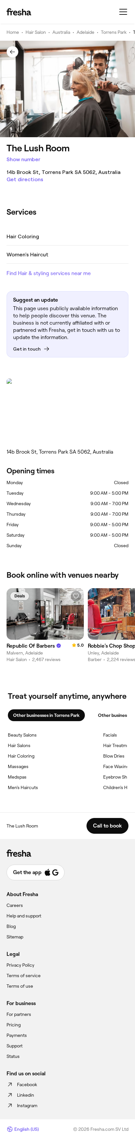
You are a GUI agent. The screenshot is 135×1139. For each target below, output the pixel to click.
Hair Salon (36, 32)
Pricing (14, 1024)
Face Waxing (116, 766)
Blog (11, 926)
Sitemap (15, 936)
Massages (18, 766)
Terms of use (20, 986)
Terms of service (24, 975)
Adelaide (85, 32)
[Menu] (123, 12)
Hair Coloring (21, 756)
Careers (15, 905)
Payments (17, 1035)
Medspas (17, 777)
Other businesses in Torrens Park (46, 715)
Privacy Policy (20, 965)
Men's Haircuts (23, 787)
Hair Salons (19, 745)
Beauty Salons (22, 735)
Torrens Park (113, 32)
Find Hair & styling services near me (49, 273)
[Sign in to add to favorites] (76, 596)
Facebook (27, 1084)
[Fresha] (19, 12)
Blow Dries (114, 756)
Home (13, 32)
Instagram (27, 1105)
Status (13, 1056)
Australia (61, 32)
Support (15, 1045)
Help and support (24, 915)
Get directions (25, 179)
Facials (110, 735)
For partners (19, 1014)
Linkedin (25, 1095)
